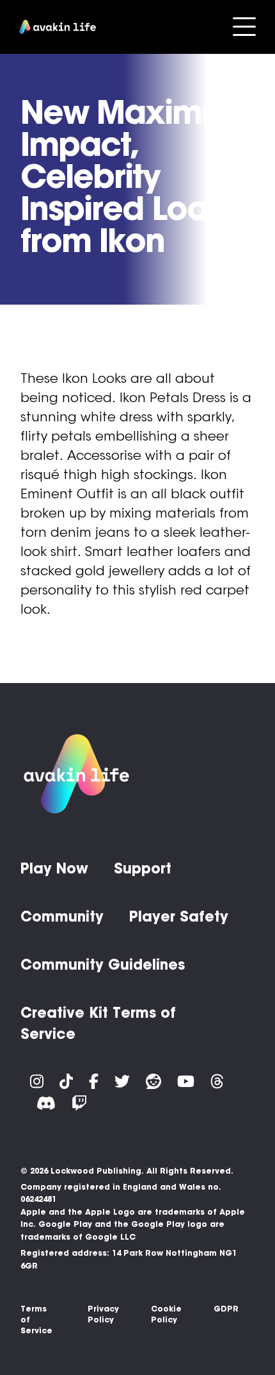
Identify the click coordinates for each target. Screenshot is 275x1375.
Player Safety (178, 916)
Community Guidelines (102, 965)
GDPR (226, 1308)
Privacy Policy (103, 1314)
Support (142, 868)
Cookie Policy (166, 1314)
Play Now (54, 868)
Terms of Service (36, 1319)
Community (62, 916)
